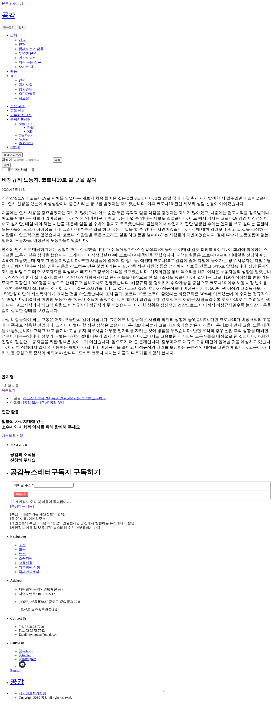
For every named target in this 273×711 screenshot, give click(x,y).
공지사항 (25, 85)
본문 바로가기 (12, 4)
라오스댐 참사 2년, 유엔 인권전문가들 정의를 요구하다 (64, 398)
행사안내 (25, 89)
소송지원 (25, 558)
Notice (23, 139)
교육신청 (25, 563)
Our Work (25, 135)
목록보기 (8, 390)
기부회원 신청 (21, 115)
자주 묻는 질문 (30, 62)
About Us (25, 124)
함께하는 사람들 (31, 49)
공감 (8, 15)
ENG (31, 127)
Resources (26, 143)
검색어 (7, 160)
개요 (22, 40)
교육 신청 (17, 110)
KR (29, 131)
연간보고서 (27, 58)
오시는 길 (26, 67)
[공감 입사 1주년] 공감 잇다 (43, 402)
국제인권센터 (20, 119)
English (15, 147)
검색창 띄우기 (12, 154)
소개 (13, 35)
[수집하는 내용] (22, 506)
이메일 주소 (23, 485)
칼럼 (22, 80)
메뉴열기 (9, 27)
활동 (13, 71)
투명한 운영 (28, 53)
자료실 (24, 98)
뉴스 (13, 76)
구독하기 (20, 494)
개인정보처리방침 (32, 693)
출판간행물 (27, 93)
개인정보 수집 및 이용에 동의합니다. (43, 502)
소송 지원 (17, 106)
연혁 (22, 44)
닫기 (21, 27)
